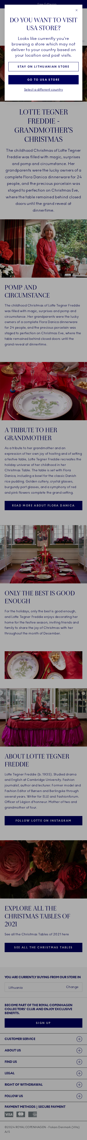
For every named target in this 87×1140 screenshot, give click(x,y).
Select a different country (43, 89)
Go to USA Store (43, 79)
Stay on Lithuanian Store (44, 66)
